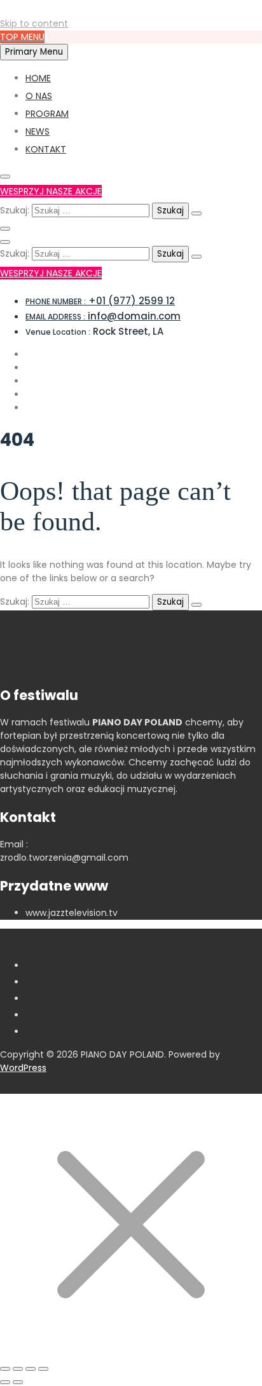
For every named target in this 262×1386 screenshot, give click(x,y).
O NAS (38, 96)
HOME (38, 78)
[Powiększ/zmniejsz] (5, 1369)
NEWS (37, 131)
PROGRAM (47, 113)
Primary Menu (34, 52)
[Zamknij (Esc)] (43, 1369)
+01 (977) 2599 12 (100, 300)
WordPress (23, 1067)
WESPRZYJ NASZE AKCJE (51, 191)
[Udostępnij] (30, 1369)
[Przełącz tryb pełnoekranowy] (18, 1369)
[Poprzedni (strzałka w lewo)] (5, 1382)
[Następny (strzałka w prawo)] (18, 1382)
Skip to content (34, 23)
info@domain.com (103, 316)
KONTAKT (45, 149)
